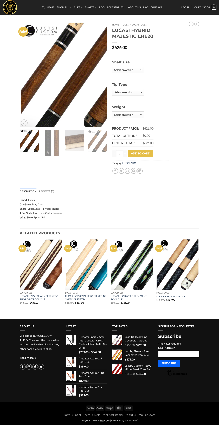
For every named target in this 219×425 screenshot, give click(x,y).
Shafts (89, 7)
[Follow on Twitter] (41, 367)
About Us (134, 7)
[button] (185, 7)
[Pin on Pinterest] (134, 171)
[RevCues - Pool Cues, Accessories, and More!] (20, 7)
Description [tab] (28, 191)
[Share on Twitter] (121, 171)
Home (50, 7)
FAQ (145, 7)
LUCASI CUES (139, 24)
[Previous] (26, 74)
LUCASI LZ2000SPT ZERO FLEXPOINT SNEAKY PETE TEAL (85, 298)
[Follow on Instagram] (29, 367)
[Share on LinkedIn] (140, 171)
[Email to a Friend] (127, 171)
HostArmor (132, 420)
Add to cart (140, 153)
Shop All (63, 7)
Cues (77, 7)
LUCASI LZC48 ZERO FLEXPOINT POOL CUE (129, 298)
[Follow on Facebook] (23, 367)
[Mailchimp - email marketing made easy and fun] (177, 375)
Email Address (166, 347)
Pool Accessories (111, 7)
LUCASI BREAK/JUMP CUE (170, 296)
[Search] (43, 7)
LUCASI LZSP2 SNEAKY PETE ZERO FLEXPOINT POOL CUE (39, 298)
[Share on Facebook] (115, 171)
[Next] (101, 74)
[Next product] (191, 24)
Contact (156, 7)
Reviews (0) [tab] (46, 191)
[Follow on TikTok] (35, 367)
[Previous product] (196, 24)
